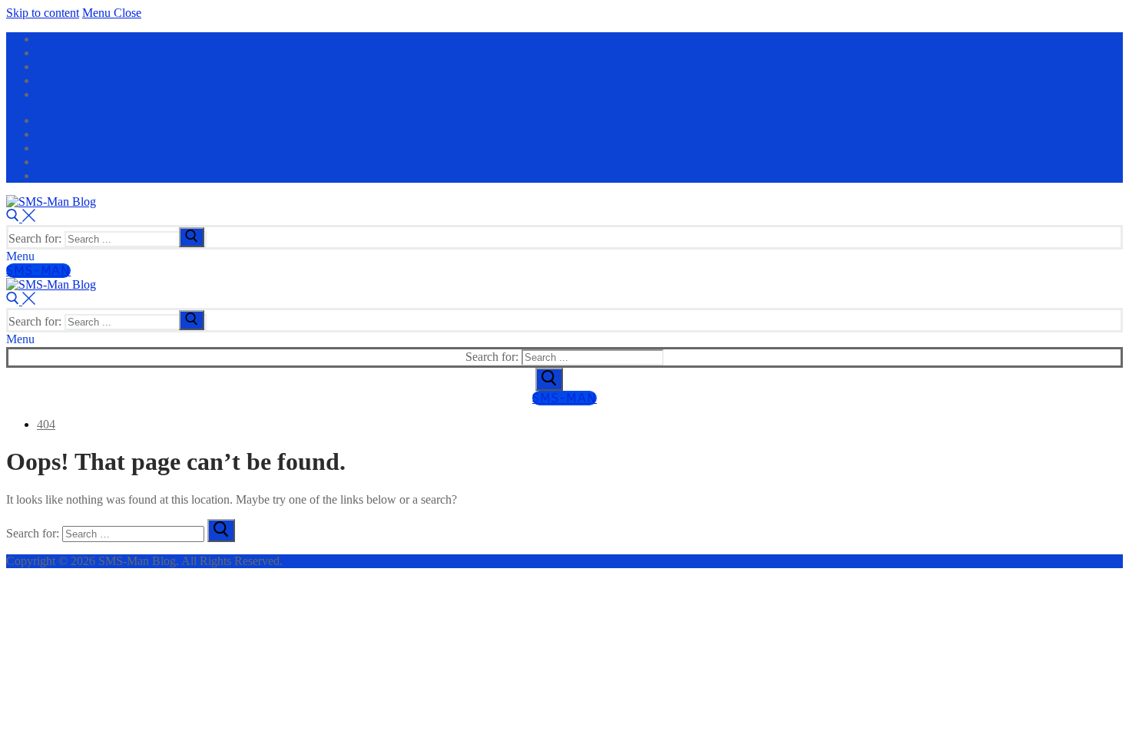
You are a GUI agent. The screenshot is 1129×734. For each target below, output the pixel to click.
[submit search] (191, 237)
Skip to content (42, 12)
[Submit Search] (549, 379)
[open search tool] (20, 217)
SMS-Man (38, 270)
